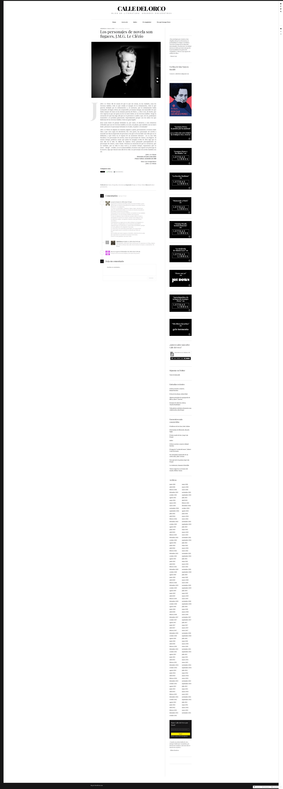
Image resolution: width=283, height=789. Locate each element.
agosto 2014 (173, 670)
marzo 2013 (185, 691)
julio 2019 (184, 590)
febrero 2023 (173, 535)
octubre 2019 (173, 588)
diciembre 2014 (174, 665)
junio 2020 (172, 577)
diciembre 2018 (174, 601)
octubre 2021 (173, 556)
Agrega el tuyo (122, 196)
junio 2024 (185, 513)
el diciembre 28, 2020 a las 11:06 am (130, 251)
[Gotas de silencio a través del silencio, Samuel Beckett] (281, 34)
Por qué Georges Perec (164, 22)
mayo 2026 (185, 484)
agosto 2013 (173, 686)
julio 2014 (184, 670)
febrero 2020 (173, 582)
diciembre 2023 (174, 521)
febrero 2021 (173, 566)
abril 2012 (172, 707)
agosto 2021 (173, 558)
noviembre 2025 (186, 492)
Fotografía (121, 28)
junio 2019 (172, 593)
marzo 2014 (185, 675)
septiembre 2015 (186, 651)
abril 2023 (172, 532)
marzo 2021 (185, 564)
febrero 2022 (173, 551)
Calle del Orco (141, 8)
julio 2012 (184, 702)
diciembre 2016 (174, 633)
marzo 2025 (173, 503)
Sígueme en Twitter (177, 370)
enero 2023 (185, 535)
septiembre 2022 (186, 540)
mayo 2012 (185, 705)
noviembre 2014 (186, 665)
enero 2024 (185, 519)
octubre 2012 (173, 699)
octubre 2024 (185, 508)
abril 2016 (172, 643)
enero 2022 (185, 551)
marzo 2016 (185, 643)
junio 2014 (172, 673)
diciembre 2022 (174, 537)
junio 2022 (172, 545)
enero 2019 (185, 598)
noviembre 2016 (186, 633)
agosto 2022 (173, 543)
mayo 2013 (185, 689)
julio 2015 (184, 654)
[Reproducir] (172, 358)
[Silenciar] (184, 358)
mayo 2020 (185, 577)
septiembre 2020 (186, 572)
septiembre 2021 (186, 556)
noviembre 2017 (186, 617)
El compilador (147, 22)
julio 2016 (184, 638)
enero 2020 (185, 582)
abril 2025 (185, 500)
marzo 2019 (185, 596)
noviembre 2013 (186, 681)
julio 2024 (172, 513)
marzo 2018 (185, 612)
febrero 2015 (173, 662)
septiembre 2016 (186, 636)
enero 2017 (185, 630)
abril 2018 (172, 612)
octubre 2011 (173, 715)
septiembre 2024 (174, 511)
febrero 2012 (173, 710)
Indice (135, 22)
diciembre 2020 (174, 569)
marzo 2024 (185, 516)
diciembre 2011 (174, 713)
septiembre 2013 (186, 683)
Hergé (133, 185)
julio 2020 (184, 574)
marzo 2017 (185, 628)
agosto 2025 (173, 497)
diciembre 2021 (174, 553)
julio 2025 (184, 497)
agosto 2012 (173, 702)
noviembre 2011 (186, 713)
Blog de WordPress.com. (97, 785)
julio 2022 (184, 543)
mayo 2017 (185, 625)
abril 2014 (172, 675)
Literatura (127, 28)
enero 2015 (185, 662)
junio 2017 (172, 625)
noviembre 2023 (186, 521)
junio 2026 (172, 484)
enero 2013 (185, 694)
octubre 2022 (173, 540)
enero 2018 (185, 614)
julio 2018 (184, 606)
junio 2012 (172, 705)
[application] (180, 358)
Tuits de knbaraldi (175, 375)
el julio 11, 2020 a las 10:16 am (131, 241)
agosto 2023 (173, 527)
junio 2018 (172, 609)
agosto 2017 (173, 622)
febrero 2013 (173, 694)
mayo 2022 (185, 545)
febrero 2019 (173, 598)
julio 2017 (184, 622)
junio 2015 (172, 657)
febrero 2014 (173, 678)
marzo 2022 (185, 548)
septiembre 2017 (186, 620)
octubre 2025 (173, 495)
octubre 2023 (173, 524)
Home (114, 22)
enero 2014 (185, 678)
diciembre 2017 (174, 617)
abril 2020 (172, 580)
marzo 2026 (185, 487)
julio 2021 (184, 558)
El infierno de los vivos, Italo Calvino (180, 426)
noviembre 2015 (186, 649)
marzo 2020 (185, 580)
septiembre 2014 (186, 667)
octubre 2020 (173, 572)
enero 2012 (185, 710)
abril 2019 (172, 596)
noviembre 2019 (186, 585)
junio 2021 (172, 561)
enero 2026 (185, 489)
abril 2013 (172, 691)
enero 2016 (185, 646)
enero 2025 (173, 505)
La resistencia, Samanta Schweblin (179, 465)
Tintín (143, 185)
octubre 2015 (173, 651)
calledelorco (103, 28)
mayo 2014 (185, 673)
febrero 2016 (173, 646)
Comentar (151, 278)
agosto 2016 (173, 638)
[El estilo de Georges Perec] (281, 31)
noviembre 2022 (186, 537)
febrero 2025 (185, 503)
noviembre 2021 (186, 553)
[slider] (188, 358)
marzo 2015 (185, 659)
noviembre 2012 (186, 697)
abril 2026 (172, 487)
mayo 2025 (173, 500)
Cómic (116, 28)
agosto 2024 (185, 511)
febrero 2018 (173, 614)
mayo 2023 (185, 529)
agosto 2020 (173, 574)
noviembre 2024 (174, 508)
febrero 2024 (173, 519)
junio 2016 (172, 641)
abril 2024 (172, 516)
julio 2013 (184, 686)
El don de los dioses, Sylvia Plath (179, 394)
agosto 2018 (173, 606)
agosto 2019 (173, 590)
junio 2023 (172, 529)
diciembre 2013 (174, 681)
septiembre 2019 (186, 588)
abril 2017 (172, 628)
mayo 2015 (185, 657)
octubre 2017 (173, 620)
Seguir (180, 734)
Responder (136, 202)
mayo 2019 (185, 593)
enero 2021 (185, 566)
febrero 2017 (173, 630)
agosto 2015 (173, 654)
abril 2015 (172, 659)
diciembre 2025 (174, 492)
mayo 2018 (185, 609)
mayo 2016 (185, 641)
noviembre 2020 (186, 569)
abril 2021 (172, 564)
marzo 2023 (185, 532)
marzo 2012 (185, 707)
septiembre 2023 (186, 524)
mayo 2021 (185, 561)
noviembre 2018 (186, 601)
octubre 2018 (173, 604)
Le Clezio (138, 185)
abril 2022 (172, 548)
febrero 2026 (173, 489)
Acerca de (125, 22)
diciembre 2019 (174, 585)
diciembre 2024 (186, 505)
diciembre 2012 (174, 697)
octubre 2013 (173, 683)
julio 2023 (184, 527)
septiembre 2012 (186, 699)
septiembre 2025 (186, 495)
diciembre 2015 (174, 649)
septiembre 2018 (186, 604)
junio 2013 (172, 689)
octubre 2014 (173, 667)
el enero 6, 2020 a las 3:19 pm (123, 202)
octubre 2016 (173, 636)
